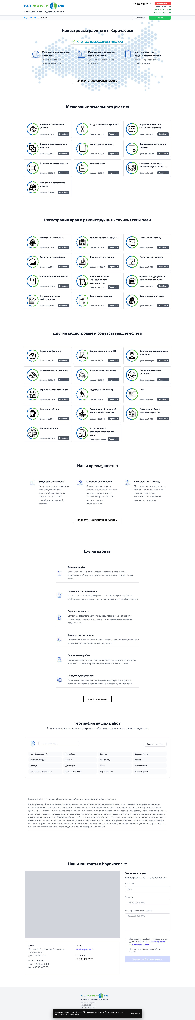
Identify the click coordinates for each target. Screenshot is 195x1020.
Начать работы (97, 699)
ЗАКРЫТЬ (135, 1013)
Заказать (160, 18)
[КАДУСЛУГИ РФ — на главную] (44, 5)
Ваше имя (129, 883)
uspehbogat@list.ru (85, 949)
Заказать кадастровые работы (97, 80)
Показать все (155, 744)
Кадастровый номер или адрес (138, 910)
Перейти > (63, 134)
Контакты (140, 18)
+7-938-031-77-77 (142, 3)
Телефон (129, 897)
